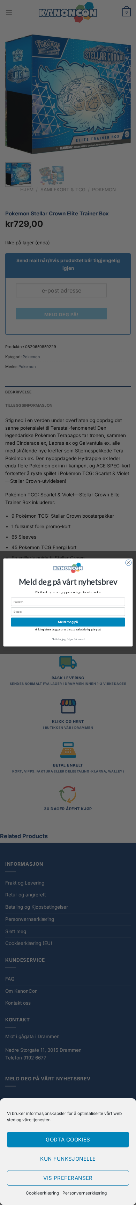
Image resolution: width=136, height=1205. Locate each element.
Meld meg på (68, 622)
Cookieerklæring (42, 1193)
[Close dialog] (128, 563)
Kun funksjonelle (68, 1158)
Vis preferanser (68, 1178)
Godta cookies (68, 1139)
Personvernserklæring (84, 1193)
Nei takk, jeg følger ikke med (68, 639)
